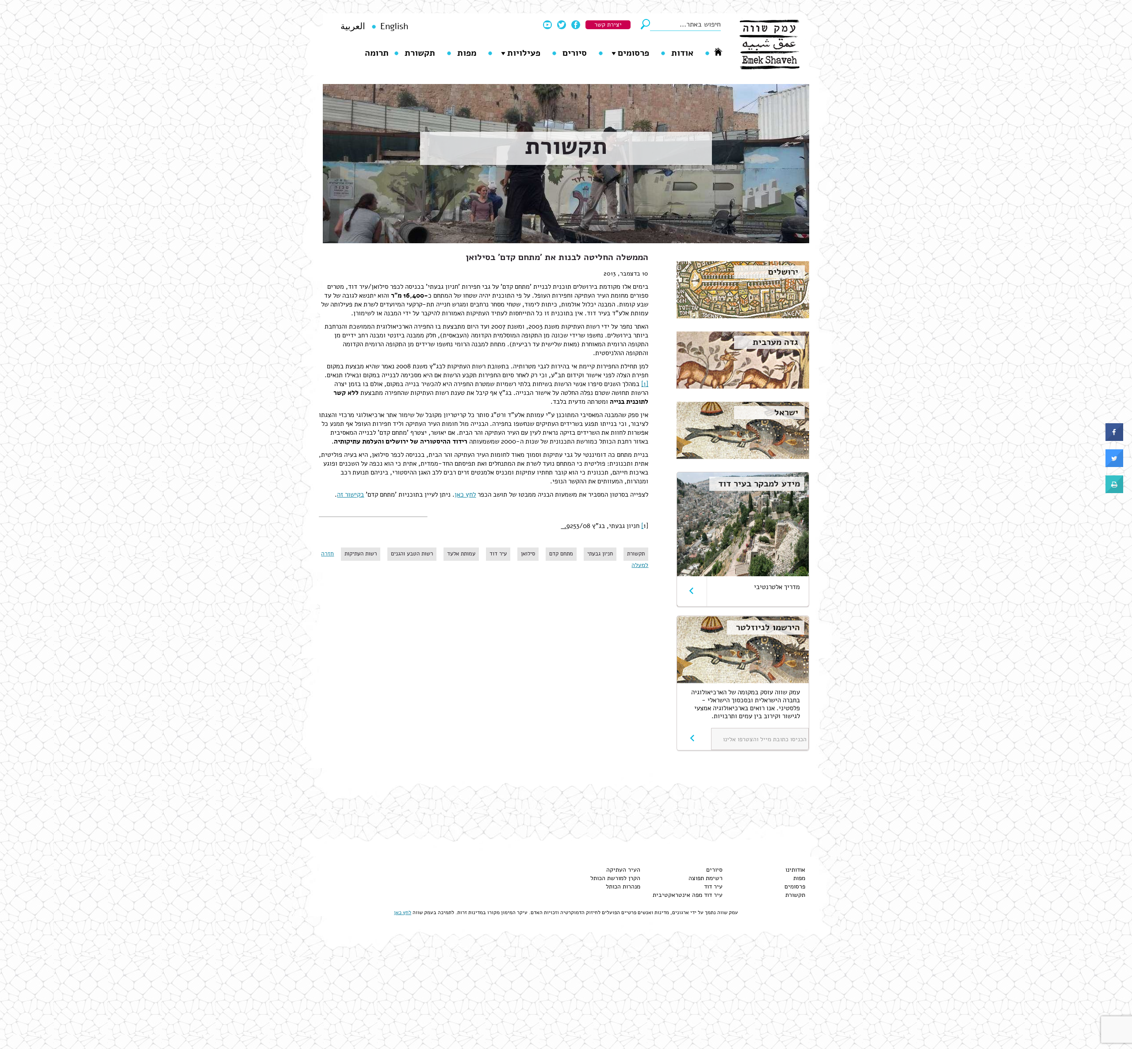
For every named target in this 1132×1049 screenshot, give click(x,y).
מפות (466, 53)
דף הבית (718, 51)
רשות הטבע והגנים (412, 554)
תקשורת (420, 53)
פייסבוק (575, 24)
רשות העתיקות (360, 554)
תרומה (377, 53)
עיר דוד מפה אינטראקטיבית (688, 895)
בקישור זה (350, 494)
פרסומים (633, 53)
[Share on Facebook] (1114, 438)
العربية (352, 26)
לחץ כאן (465, 494)
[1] (644, 383)
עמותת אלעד (461, 554)
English (394, 26)
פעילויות (523, 53)
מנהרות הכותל (623, 886)
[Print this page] (1114, 490)
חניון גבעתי (600, 554)
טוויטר (561, 24)
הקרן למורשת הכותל (615, 878)
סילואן (528, 554)
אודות (682, 53)
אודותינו (795, 869)
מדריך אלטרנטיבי (777, 586)
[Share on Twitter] (1114, 464)
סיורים (574, 53)
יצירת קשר (608, 24)
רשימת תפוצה (705, 878)
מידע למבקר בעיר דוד (759, 484)
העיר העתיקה (623, 869)
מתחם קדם (561, 554)
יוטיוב (547, 24)
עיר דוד (498, 554)
